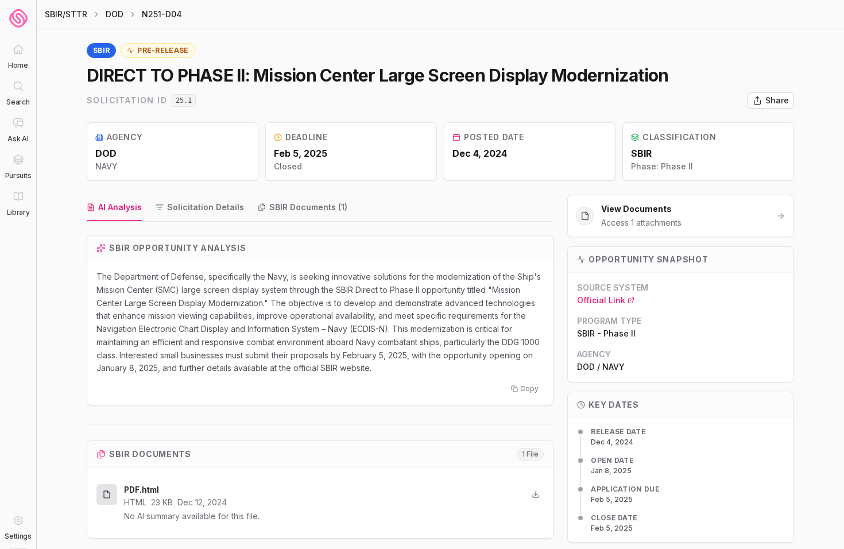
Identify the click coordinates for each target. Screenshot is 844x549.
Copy (529, 388)
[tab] (114, 208)
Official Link (601, 300)
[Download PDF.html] (536, 494)
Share (777, 100)
